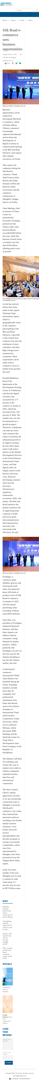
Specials (6, 24)
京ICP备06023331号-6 (19, 1076)
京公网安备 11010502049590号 (20, 1079)
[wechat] (20, 63)
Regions (30, 24)
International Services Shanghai (6, 989)
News (27, 18)
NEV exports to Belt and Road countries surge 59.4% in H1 (7, 953)
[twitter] (16, 63)
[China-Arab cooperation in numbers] (8, 1004)
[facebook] (13, 63)
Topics (18, 24)
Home (5, 18)
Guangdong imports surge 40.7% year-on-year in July (7, 925)
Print (8, 63)
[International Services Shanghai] (8, 976)
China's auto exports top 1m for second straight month (7, 939)
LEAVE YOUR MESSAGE (7, 1032)
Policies (16, 18)
